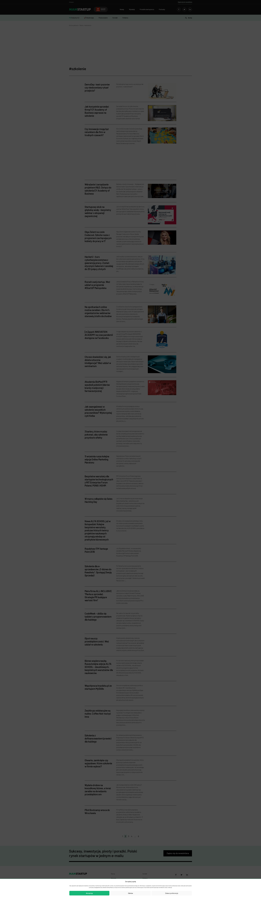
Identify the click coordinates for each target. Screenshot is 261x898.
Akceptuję (89, 893)
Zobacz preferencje (171, 893)
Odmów (130, 893)
